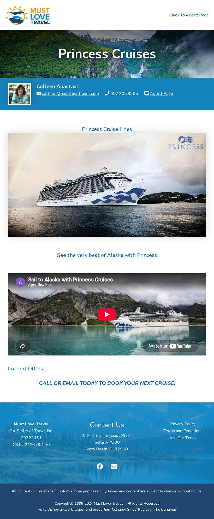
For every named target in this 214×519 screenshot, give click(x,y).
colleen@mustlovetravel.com (70, 93)
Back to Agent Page (189, 15)
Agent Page (161, 93)
